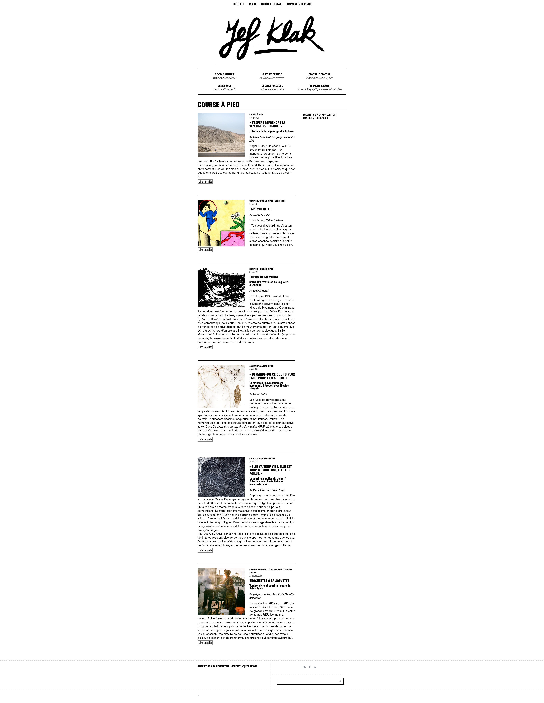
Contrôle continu (320, 74)
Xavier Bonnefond (262, 137)
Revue (252, 4)
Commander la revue (298, 4)
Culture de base (272, 74)
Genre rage (224, 85)
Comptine (254, 201)
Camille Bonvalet (261, 215)
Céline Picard (278, 490)
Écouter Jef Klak (271, 4)
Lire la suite (205, 181)
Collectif (239, 4)
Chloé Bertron (274, 220)
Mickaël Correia (261, 490)
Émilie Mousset (260, 290)
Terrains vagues (320, 85)
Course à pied (256, 114)
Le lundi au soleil (272, 85)
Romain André (260, 394)
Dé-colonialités (224, 74)
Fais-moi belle (260, 209)
